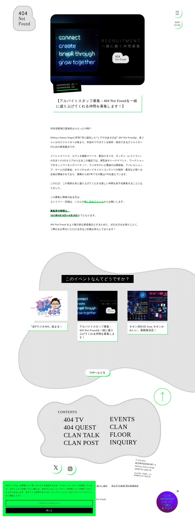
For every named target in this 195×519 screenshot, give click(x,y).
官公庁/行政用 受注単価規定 (125, 486)
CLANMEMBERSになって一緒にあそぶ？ (167, 502)
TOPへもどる (97, 372)
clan (118, 427)
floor (120, 434)
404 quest (80, 427)
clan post (81, 443)
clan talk (82, 435)
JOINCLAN (177, 23)
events (122, 419)
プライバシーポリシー (49, 503)
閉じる (49, 510)
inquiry (123, 442)
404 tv (74, 420)
